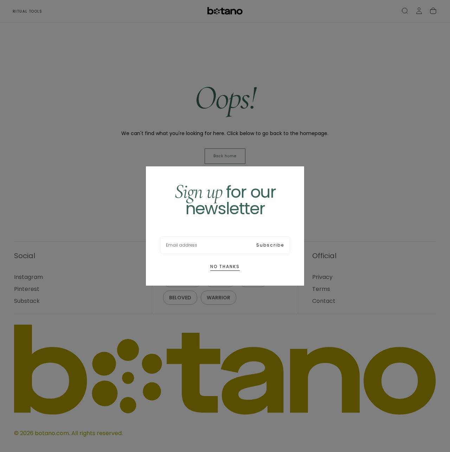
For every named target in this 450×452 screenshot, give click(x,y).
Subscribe (270, 245)
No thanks (225, 266)
